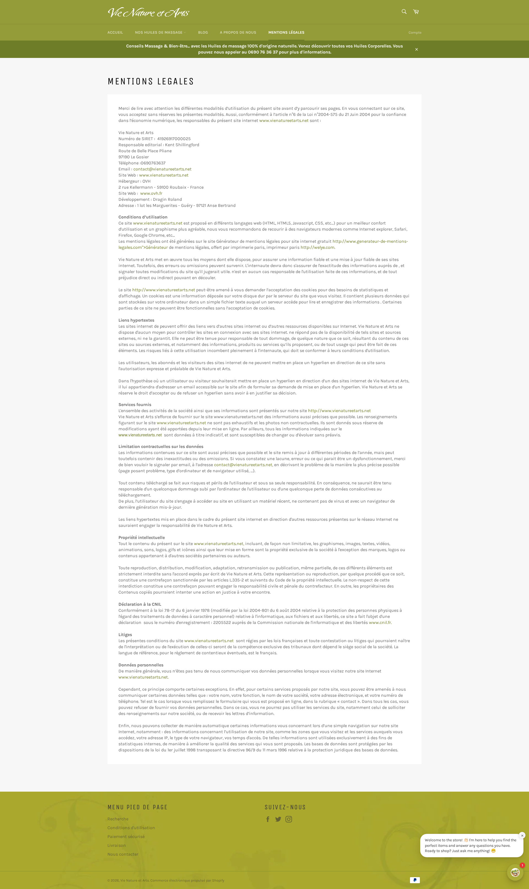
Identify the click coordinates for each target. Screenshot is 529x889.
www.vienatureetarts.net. (143, 677)
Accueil (115, 32)
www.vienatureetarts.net (284, 120)
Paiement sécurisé (126, 836)
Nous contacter (122, 854)
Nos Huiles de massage (159, 32)
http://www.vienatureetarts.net (164, 289)
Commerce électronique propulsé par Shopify (187, 880)
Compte (415, 32)
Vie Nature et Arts (134, 880)
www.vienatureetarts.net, (219, 543)
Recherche (117, 818)
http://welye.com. (318, 247)
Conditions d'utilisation (131, 827)
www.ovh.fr (151, 193)
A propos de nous (238, 32)
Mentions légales (286, 32)
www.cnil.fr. (380, 622)
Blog (203, 32)
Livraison (116, 845)
